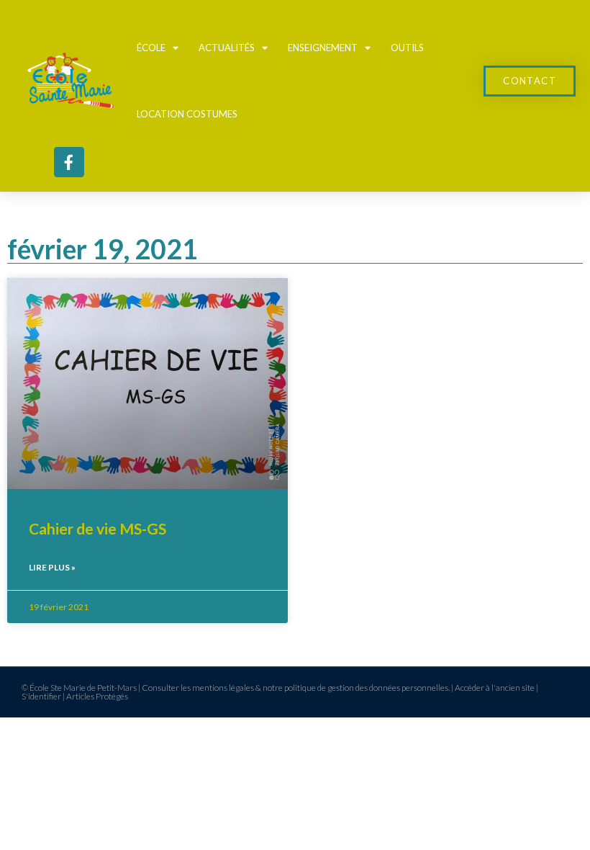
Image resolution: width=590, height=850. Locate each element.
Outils (407, 47)
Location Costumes (187, 114)
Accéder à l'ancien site (495, 687)
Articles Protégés (97, 696)
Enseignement (323, 47)
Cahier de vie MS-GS (97, 528)
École (151, 47)
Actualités (227, 47)
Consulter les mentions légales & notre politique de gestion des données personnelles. (296, 687)
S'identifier (41, 696)
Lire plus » (52, 567)
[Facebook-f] (69, 162)
